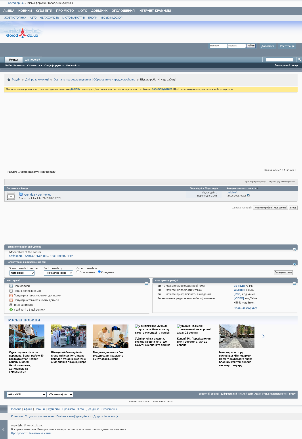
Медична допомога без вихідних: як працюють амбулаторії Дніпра (108, 356)
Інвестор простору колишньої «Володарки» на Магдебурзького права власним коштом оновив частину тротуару (235, 359)
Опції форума (52, 65)
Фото (82, 10)
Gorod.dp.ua (16, 3)
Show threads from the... (24, 268)
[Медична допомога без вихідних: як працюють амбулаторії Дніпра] (110, 349)
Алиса (29, 256)
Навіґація (71, 65)
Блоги (92, 17)
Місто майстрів (73, 17)
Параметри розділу (254, 182)
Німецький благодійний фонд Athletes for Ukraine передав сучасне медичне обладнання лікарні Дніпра (68, 357)
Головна (16, 409)
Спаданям (107, 272)
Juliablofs (36, 198)
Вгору (293, 207)
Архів (257, 394)
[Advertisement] (151, 126)
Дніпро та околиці (37, 79)
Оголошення (123, 10)
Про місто (65, 10)
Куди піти (44, 10)
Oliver (38, 256)
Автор (24, 188)
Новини (25, 10)
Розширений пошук (286, 65)
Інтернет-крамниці (155, 10)
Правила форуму (245, 308)
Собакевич (16, 256)
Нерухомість (49, 17)
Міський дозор (111, 17)
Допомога (267, 46)
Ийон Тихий (57, 256)
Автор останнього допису (241, 188)
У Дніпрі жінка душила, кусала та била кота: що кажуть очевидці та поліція (152, 342)
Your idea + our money (37, 195)
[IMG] (237, 294)
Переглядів (211, 188)
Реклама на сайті (40, 433)
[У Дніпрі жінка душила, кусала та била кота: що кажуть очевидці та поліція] (152, 332)
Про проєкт (18, 433)
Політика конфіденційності (73, 416)
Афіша (8, 10)
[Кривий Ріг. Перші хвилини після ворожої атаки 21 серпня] (194, 332)
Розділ (13, 59)
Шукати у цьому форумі (281, 182)
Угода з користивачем (39, 416)
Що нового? (32, 59)
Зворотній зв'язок (209, 394)
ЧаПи (8, 65)
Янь (45, 256)
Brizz (70, 256)
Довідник (99, 10)
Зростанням (87, 272)
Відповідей (196, 188)
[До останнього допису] (248, 196)
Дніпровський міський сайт (237, 394)
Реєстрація (287, 46)
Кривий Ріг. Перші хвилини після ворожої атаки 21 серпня (194, 342)
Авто (33, 17)
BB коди (239, 286)
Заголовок (13, 188)
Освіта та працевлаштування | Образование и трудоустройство (94, 79)
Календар (19, 65)
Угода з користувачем (275, 394)
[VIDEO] (239, 298)
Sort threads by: (53, 268)
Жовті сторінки (15, 17)
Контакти (17, 416)
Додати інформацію (106, 416)
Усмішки (239, 290)
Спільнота (33, 65)
